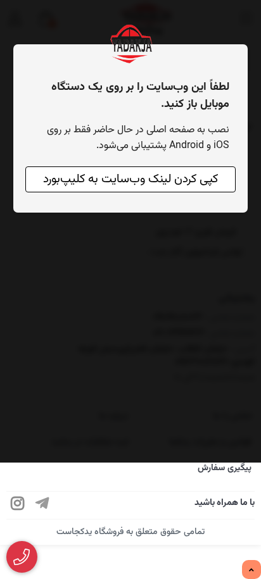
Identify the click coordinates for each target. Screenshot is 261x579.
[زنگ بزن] (21, 557)
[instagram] (17, 505)
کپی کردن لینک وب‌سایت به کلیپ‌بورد (130, 179)
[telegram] (42, 505)
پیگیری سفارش (224, 468)
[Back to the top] (251, 570)
